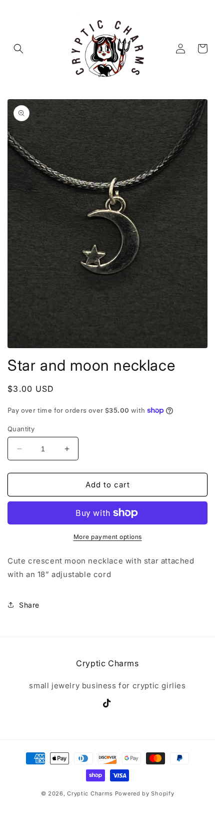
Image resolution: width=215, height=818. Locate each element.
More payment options (108, 536)
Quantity (21, 429)
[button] (19, 49)
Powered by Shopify (144, 793)
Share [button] (29, 605)
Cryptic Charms (90, 793)
